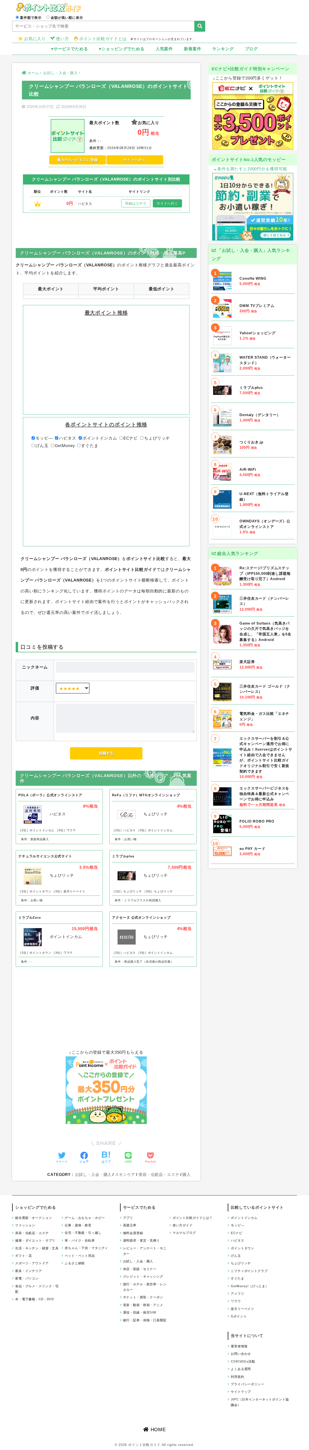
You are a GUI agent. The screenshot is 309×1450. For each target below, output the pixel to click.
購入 (187, 1174)
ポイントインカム (100, 438)
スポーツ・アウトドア (32, 1263)
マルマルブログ (184, 1233)
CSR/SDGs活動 (243, 1361)
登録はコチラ (136, 203)
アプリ (128, 1218)
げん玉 (42, 445)
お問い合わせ (241, 1354)
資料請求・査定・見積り (141, 1240)
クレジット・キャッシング (143, 1276)
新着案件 (192, 49)
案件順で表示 (31, 18)
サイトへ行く (134, 160)
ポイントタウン (242, 1248)
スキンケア (125, 1174)
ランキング (223, 49)
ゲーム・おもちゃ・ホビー (85, 1218)
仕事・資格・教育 (78, 1225)
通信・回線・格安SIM (139, 1312)
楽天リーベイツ (242, 1309)
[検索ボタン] (199, 26)
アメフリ (237, 1293)
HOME (157, 1429)
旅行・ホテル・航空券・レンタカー (145, 1287)
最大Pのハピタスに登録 (77, 160)
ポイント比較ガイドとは (102, 38)
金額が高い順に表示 (67, 18)
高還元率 (129, 1225)
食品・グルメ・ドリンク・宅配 (37, 1289)
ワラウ (236, 1301)
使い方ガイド (183, 1225)
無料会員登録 (133, 1233)
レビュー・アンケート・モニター (145, 1251)
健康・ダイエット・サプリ (35, 1240)
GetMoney (65, 445)
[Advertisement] (106, 226)
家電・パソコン (27, 1278)
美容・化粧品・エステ (159, 1174)
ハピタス (67, 438)
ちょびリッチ (157, 438)
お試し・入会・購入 (93, 1174)
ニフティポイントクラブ (249, 1271)
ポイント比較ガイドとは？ (193, 1218)
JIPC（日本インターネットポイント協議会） (260, 1402)
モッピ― (44, 438)
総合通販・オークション (33, 1218)
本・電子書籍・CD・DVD (34, 1299)
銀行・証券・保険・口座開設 (145, 1320)
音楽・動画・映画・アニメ (143, 1305)
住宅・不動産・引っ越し (83, 1233)
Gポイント (239, 1316)
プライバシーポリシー (247, 1384)
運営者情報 (239, 1346)
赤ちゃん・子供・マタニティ (86, 1248)
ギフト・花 (23, 1256)
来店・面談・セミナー (140, 1269)
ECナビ (130, 438)
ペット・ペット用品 (80, 1256)
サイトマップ (241, 1391)
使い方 (62, 38)
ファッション (25, 1225)
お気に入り (35, 38)
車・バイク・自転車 (80, 1240)
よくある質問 (241, 1369)
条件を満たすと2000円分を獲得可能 (252, 169)
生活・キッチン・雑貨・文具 (37, 1248)
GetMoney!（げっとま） (250, 1286)
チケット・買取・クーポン (143, 1297)
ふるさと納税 (75, 1263)
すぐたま (89, 445)
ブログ (251, 49)
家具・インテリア (28, 1271)
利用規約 (237, 1377)
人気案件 (164, 49)
